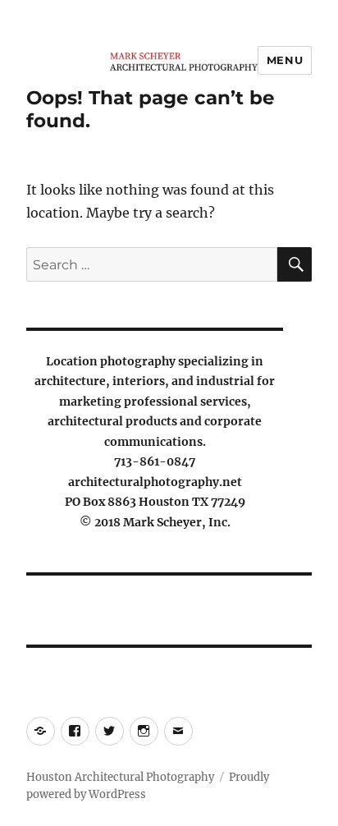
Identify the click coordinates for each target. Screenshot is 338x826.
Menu (285, 60)
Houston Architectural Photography (120, 777)
